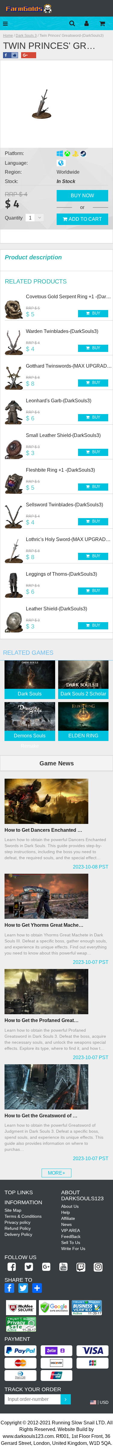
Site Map (13, 1210)
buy (95, 313)
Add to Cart (85, 219)
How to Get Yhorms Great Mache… (44, 925)
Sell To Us (70, 1242)
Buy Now (82, 195)
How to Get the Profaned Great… (42, 1020)
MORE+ (56, 1173)
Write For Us (73, 1248)
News (66, 1224)
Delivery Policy (18, 1234)
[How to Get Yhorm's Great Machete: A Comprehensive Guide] (56, 896)
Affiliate (68, 1218)
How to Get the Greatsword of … (41, 1115)
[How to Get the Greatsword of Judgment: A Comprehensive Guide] (56, 1087)
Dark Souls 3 (26, 35)
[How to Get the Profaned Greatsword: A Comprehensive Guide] (56, 991)
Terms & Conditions (23, 1216)
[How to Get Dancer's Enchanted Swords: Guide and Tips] (56, 801)
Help (65, 1212)
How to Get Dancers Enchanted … (43, 830)
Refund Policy (18, 1228)
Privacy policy (17, 1222)
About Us (70, 1206)
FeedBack (70, 1236)
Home (8, 35)
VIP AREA (70, 1230)
